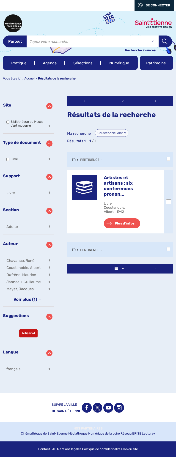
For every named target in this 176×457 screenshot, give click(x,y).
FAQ (53, 449)
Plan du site (129, 449)
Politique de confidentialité (101, 449)
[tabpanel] (88, 237)
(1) (26, 299)
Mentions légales (69, 449)
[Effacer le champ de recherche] (153, 41)
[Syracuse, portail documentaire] (13, 23)
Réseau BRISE (131, 433)
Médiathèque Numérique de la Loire (94, 433)
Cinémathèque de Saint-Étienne (44, 433)
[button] (19, 63)
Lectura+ (148, 433)
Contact (44, 449)
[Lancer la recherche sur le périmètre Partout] (165, 41)
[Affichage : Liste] (120, 101)
